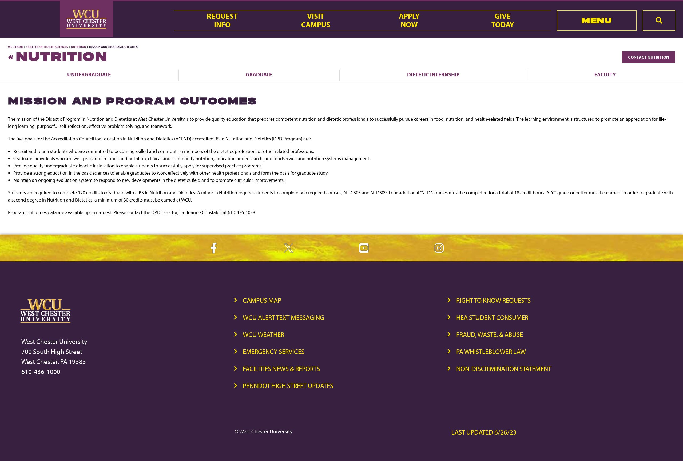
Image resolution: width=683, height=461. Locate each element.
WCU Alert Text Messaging (283, 317)
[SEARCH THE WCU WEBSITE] (659, 20)
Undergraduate (89, 74)
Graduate (259, 74)
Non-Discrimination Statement (503, 368)
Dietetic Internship (433, 74)
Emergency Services (273, 351)
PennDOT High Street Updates (288, 385)
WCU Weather (263, 334)
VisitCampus (315, 20)
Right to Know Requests (493, 300)
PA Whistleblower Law (491, 351)
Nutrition (78, 47)
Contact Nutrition (648, 57)
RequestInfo (222, 20)
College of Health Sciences (47, 47)
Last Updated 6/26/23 (484, 432)
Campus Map (262, 300)
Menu (597, 20)
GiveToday (502, 20)
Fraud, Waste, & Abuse (489, 334)
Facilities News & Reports (281, 368)
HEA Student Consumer (492, 317)
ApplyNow (409, 20)
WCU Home (15, 47)
